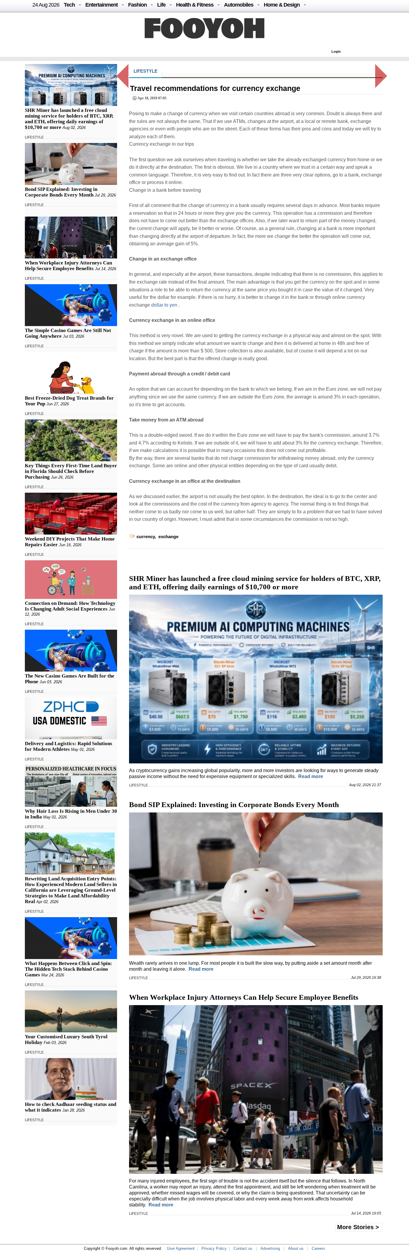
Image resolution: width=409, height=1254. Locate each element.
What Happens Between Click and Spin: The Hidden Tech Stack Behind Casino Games (68, 969)
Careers (318, 1248)
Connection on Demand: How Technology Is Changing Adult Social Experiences (70, 606)
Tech (69, 5)
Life (161, 5)
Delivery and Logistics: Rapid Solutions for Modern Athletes (68, 746)
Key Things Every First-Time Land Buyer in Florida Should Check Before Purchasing (71, 471)
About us (296, 1248)
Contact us (243, 1248)
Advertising (270, 1248)
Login (336, 51)
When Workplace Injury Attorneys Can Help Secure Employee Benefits (68, 265)
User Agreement (181, 1248)
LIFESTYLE (34, 137)
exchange (168, 536)
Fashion (137, 5)
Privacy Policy (214, 1248)
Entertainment (101, 5)
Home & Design (282, 5)
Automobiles (238, 5)
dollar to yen (164, 305)
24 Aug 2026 (45, 5)
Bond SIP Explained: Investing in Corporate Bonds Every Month (61, 192)
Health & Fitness (194, 5)
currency (146, 536)
